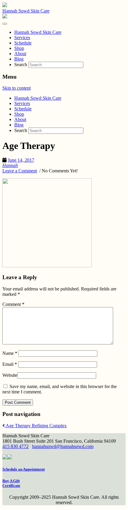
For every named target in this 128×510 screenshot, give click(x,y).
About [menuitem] (20, 53)
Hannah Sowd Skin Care (25, 10)
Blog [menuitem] (19, 58)
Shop (19, 114)
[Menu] (4, 24)
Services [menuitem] (22, 37)
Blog (19, 124)
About (20, 119)
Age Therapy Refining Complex (36, 425)
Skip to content (16, 87)
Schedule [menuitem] (23, 42)
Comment (13, 304)
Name (9, 353)
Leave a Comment (19, 170)
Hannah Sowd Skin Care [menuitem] (37, 32)
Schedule (23, 108)
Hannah (10, 165)
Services (22, 103)
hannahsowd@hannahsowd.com (62, 446)
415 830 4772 (15, 446)
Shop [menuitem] (19, 48)
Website (9, 375)
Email (9, 364)
